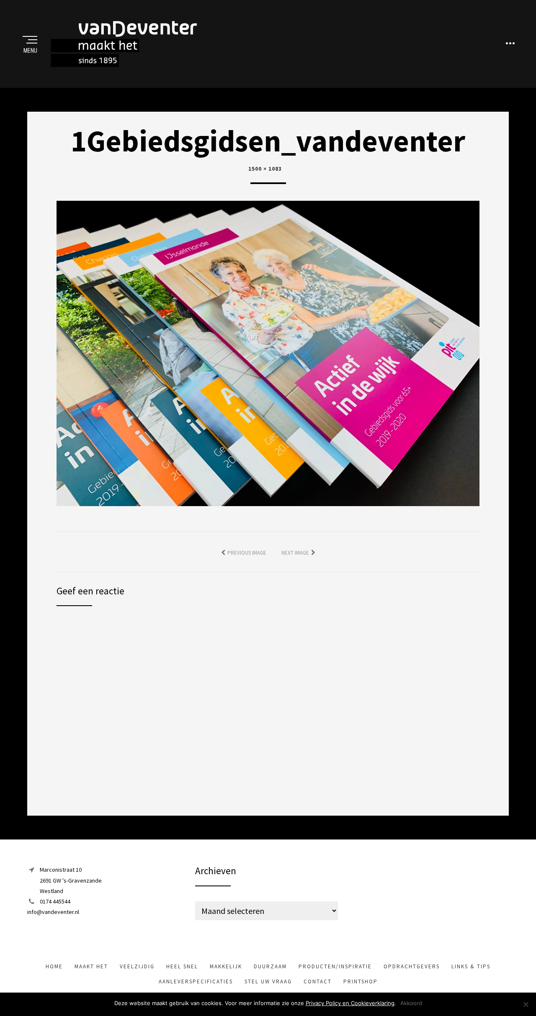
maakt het (91, 966)
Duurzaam (270, 966)
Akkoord (411, 1003)
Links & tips (470, 966)
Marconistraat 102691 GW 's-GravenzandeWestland (71, 880)
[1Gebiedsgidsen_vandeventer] (268, 352)
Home (54, 966)
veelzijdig (137, 966)
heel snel (182, 966)
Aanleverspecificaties (196, 981)
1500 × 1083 (265, 168)
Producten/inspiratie (335, 966)
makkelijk (226, 966)
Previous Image (246, 552)
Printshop (360, 981)
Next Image (295, 552)
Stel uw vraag (268, 981)
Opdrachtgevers (412, 966)
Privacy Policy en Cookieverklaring (350, 1003)
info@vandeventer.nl (53, 912)
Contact (318, 981)
